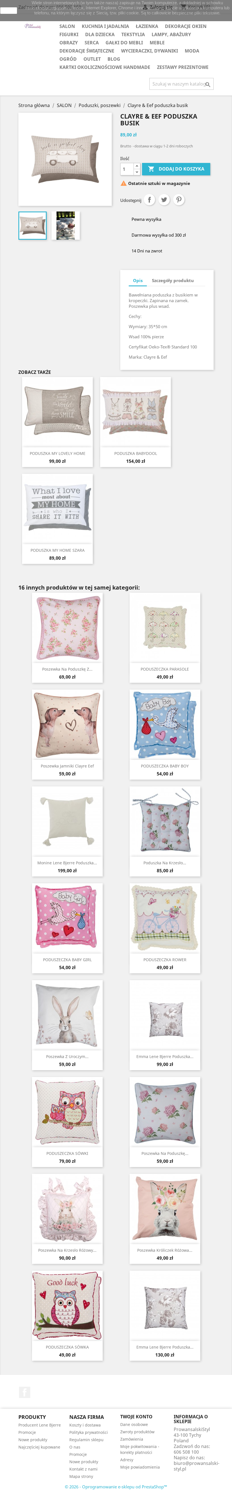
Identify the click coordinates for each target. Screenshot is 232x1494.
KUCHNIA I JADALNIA (105, 26)
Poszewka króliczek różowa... (164, 1250)
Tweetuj (164, 199)
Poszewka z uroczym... (67, 1056)
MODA (192, 51)
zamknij (9, 10)
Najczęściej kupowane (39, 1447)
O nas (74, 1447)
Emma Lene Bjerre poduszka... (165, 1056)
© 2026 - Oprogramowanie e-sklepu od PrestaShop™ (116, 1486)
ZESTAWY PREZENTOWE (183, 67)
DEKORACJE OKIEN (186, 26)
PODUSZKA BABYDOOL (135, 453)
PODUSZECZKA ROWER (164, 959)
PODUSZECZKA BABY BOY (165, 766)
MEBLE (157, 43)
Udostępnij (149, 199)
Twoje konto (136, 1417)
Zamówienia (131, 1439)
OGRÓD (68, 59)
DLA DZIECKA (100, 34)
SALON (67, 26)
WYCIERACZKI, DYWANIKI (149, 51)
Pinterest (178, 199)
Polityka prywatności (88, 1432)
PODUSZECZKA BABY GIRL (67, 959)
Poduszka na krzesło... (164, 862)
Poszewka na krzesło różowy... (67, 1250)
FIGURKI (68, 34)
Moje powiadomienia (140, 1467)
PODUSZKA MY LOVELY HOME (57, 453)
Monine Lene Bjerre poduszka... (67, 862)
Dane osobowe (134, 1424)
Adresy (126, 1459)
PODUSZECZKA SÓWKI (67, 1153)
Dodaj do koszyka (176, 168)
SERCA (92, 43)
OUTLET (92, 59)
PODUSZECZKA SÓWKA (67, 1347)
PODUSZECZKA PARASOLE (165, 669)
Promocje (27, 1432)
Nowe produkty (32, 1439)
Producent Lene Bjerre (39, 1425)
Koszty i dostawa (85, 1425)
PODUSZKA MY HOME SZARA (58, 550)
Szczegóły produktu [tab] (173, 280)
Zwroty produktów (137, 1431)
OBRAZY (68, 43)
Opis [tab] (138, 280)
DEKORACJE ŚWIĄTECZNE (86, 51)
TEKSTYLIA (133, 34)
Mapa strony (81, 1476)
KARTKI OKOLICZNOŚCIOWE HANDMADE (104, 67)
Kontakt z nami (83, 1469)
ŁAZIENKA (147, 26)
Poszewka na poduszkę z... (67, 669)
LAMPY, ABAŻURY (171, 34)
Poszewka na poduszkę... (164, 1153)
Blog (114, 59)
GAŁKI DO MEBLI (124, 43)
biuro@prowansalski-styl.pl (196, 1466)
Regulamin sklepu (86, 1439)
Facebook (24, 1392)
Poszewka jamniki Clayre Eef (67, 766)
